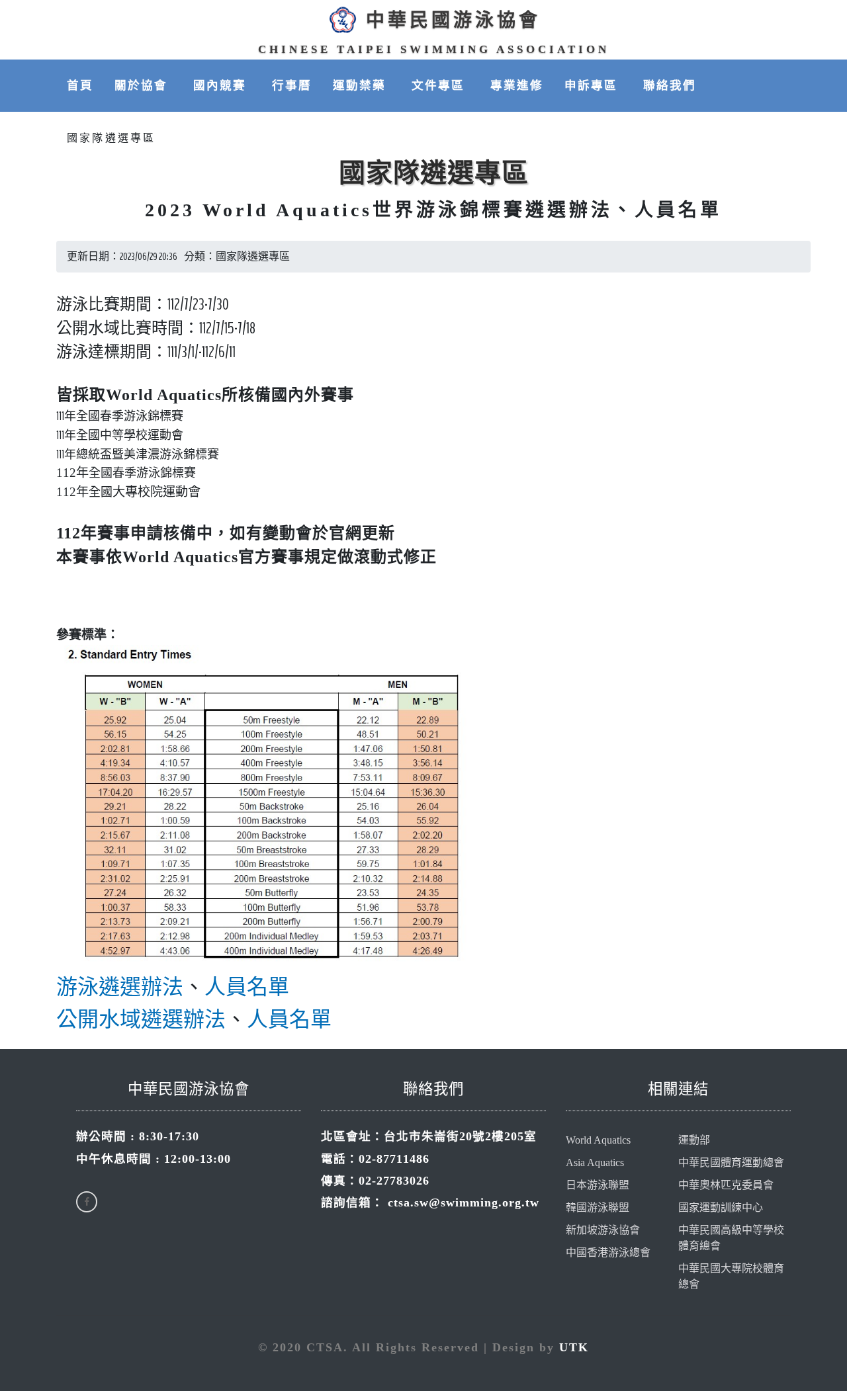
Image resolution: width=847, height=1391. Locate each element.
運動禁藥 (361, 85)
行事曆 (292, 85)
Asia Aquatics (595, 1162)
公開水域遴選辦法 (141, 1019)
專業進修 (516, 85)
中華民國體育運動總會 (731, 1162)
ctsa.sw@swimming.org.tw (463, 1202)
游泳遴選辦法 (119, 987)
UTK (574, 1347)
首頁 (80, 85)
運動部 (694, 1140)
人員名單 (246, 987)
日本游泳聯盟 (597, 1185)
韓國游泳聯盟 (597, 1207)
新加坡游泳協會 (603, 1230)
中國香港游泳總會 (608, 1252)
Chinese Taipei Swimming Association (433, 49)
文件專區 (440, 85)
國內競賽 (222, 85)
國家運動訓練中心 (720, 1207)
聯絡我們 (669, 85)
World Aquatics (598, 1140)
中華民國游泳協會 (453, 20)
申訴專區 (593, 85)
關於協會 (143, 85)
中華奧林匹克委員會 (726, 1185)
